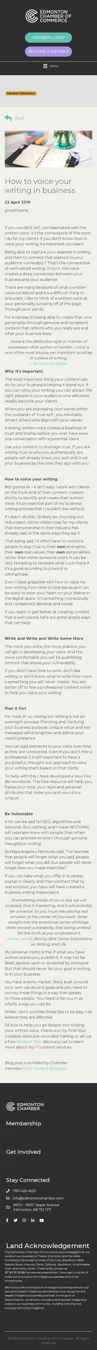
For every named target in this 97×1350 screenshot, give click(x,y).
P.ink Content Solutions (44, 1068)
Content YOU (29, 1041)
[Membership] (8, 1135)
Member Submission (21, 93)
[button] (48, 37)
